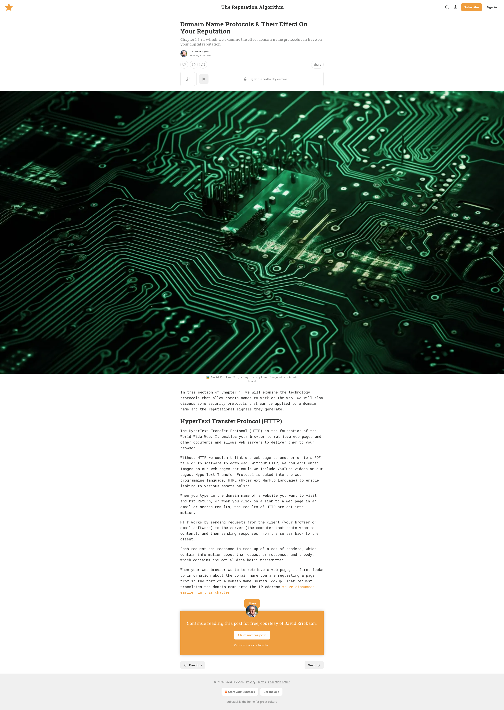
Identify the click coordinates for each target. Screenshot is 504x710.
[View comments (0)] (194, 65)
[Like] (184, 65)
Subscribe (471, 7)
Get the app (271, 692)
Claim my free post (252, 635)
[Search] (447, 7)
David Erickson (199, 51)
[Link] (175, 421)
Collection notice (279, 682)
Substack (232, 702)
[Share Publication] (456, 7)
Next (311, 665)
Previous (195, 665)
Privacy (250, 682)
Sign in (492, 7)
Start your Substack (241, 692)
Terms (262, 682)
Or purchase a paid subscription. (252, 645)
